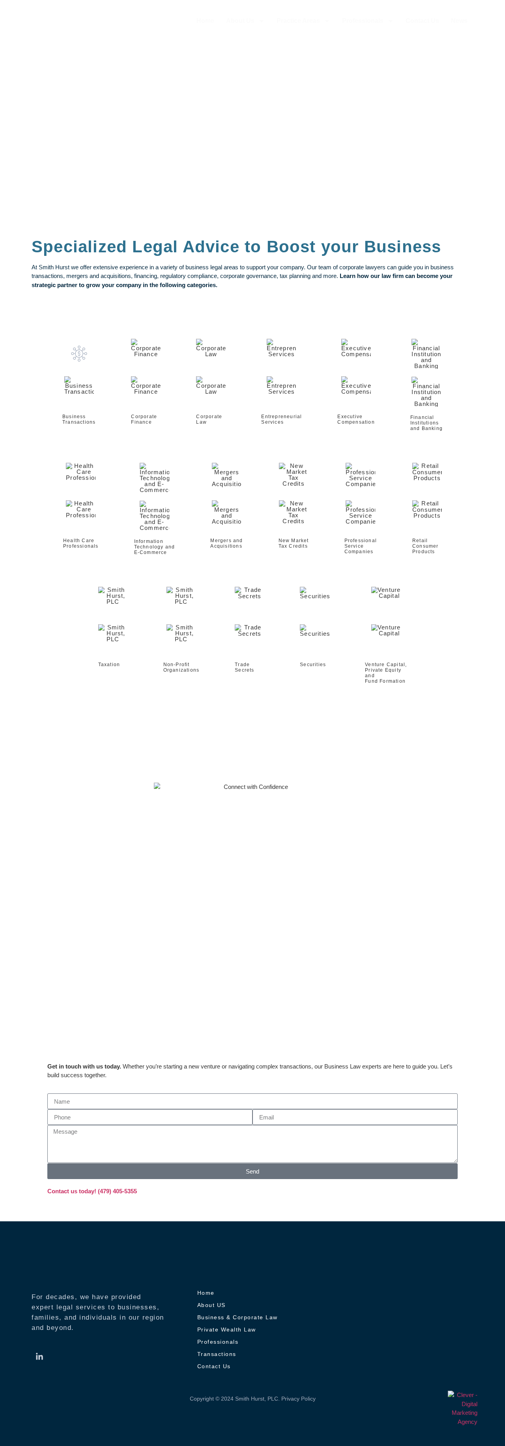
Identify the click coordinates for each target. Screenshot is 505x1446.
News (459, 20)
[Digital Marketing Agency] (462, 1408)
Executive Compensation (355, 419)
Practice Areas (298, 20)
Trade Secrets (244, 667)
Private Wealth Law (226, 1329)
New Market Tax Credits (294, 543)
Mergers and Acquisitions (226, 543)
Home (205, 20)
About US (211, 1305)
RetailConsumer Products (425, 546)
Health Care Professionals (81, 543)
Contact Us (422, 20)
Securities (313, 664)
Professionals (362, 20)
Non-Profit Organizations (181, 667)
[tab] (79, 385)
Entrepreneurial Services (281, 419)
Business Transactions (78, 419)
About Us (240, 20)
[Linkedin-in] (39, 1357)
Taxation (109, 664)
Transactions (216, 1354)
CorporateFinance (144, 419)
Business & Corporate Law (237, 1317)
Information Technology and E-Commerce (154, 547)
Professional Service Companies (360, 546)
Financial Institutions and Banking (426, 423)
